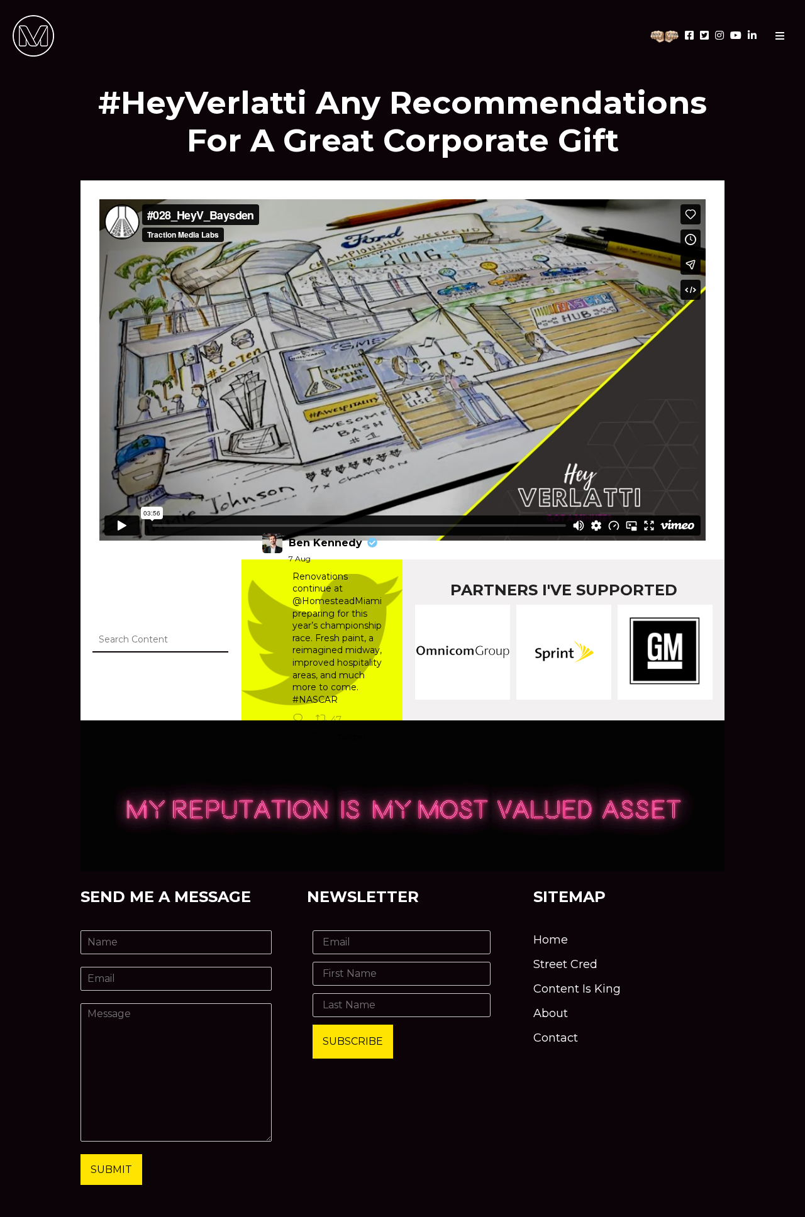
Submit (111, 1170)
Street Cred (565, 964)
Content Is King (577, 989)
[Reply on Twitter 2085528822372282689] (301, 720)
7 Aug (300, 558)
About (550, 1013)
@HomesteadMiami (337, 601)
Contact (555, 1038)
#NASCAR (315, 699)
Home (550, 940)
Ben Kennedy (325, 543)
